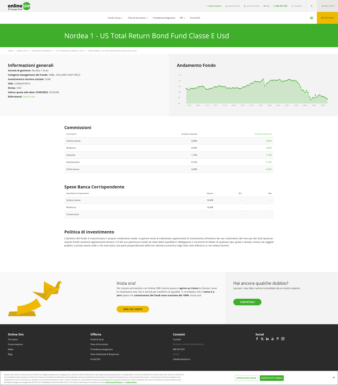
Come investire (15, 344)
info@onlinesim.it (181, 359)
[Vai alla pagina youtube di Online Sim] (272, 339)
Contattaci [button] (247, 302)
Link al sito (29, 96)
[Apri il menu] (311, 18)
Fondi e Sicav (114, 17)
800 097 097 (179, 349)
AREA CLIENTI (329, 6)
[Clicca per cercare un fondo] (311, 6)
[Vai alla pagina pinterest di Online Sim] (277, 339)
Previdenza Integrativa (164, 17)
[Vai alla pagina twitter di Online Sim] (262, 339)
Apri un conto (327, 18)
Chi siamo (13, 339)
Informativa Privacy (113, 382)
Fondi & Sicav (97, 339)
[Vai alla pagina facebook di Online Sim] (257, 339)
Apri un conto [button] (132, 309)
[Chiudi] (334, 377)
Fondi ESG (195, 17)
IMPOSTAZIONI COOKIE (246, 378)
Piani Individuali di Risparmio (104, 354)
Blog (10, 354)
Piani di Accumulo (137, 17)
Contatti (177, 339)
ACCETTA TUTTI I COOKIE (271, 378)
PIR (181, 17)
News (10, 349)
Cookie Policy (131, 382)
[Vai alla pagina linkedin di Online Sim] (267, 339)
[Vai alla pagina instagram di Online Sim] (282, 339)
